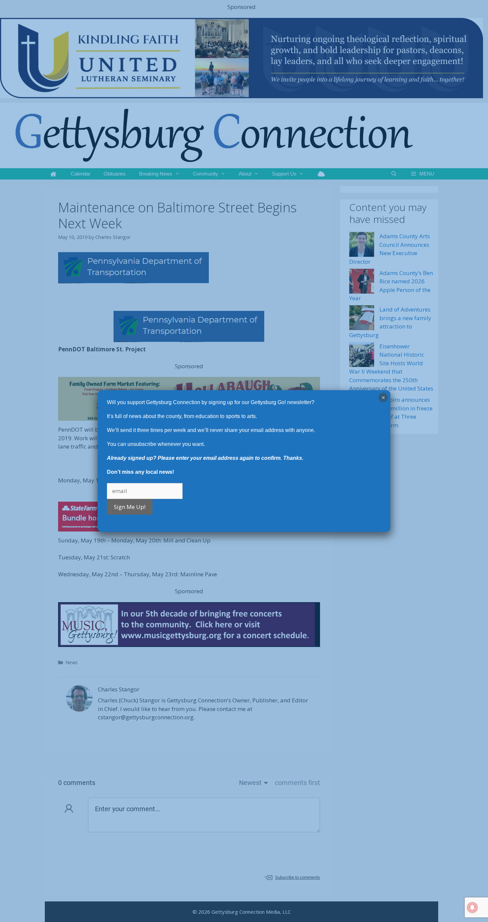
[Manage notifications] (472, 907)
